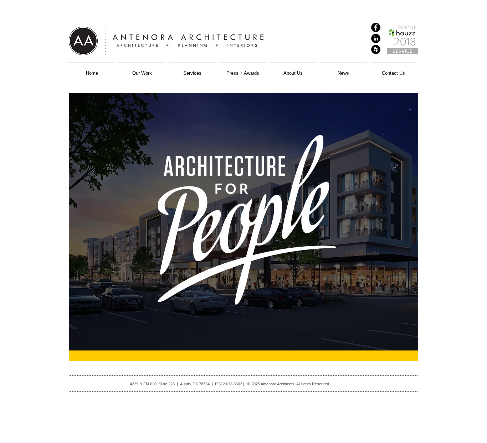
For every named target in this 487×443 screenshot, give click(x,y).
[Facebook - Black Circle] (375, 27)
